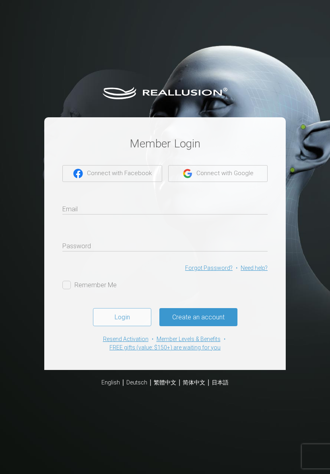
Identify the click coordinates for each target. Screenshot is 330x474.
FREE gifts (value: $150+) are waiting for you (165, 347)
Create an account (198, 317)
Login (122, 317)
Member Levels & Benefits (189, 339)
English (110, 382)
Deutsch (136, 382)
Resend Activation (125, 339)
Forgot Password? (209, 268)
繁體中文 (165, 382)
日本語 (220, 382)
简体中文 (194, 382)
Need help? (254, 268)
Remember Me (95, 285)
